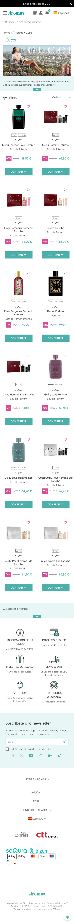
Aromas (7, 32)
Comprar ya (18, 171)
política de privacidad (40, 749)
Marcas (19, 32)
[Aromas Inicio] (15, 12)
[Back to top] (67, 917)
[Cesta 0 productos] (47, 12)
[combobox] (37, 22)
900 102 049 (28, 648)
